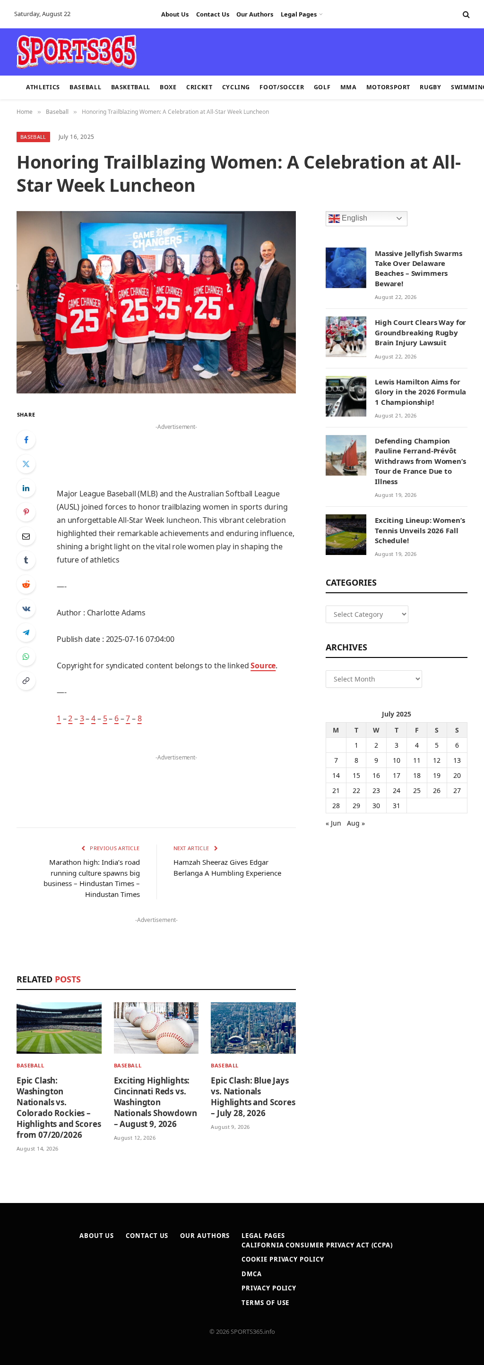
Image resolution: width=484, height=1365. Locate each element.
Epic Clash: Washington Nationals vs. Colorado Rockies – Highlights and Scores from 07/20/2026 (59, 1108)
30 (376, 805)
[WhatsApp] (26, 656)
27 (457, 790)
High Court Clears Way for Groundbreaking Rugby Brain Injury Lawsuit (420, 332)
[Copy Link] (26, 680)
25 (417, 790)
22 (356, 790)
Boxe (168, 87)
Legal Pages (299, 14)
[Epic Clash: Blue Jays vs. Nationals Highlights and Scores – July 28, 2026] (253, 1028)
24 (396, 790)
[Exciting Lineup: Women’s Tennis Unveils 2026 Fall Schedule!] (346, 534)
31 (396, 805)
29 (356, 805)
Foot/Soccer (281, 87)
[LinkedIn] (26, 487)
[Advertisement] (236, 51)
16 (376, 775)
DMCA (252, 1274)
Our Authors (254, 14)
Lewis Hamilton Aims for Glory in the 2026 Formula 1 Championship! (420, 392)
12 (437, 760)
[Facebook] (26, 439)
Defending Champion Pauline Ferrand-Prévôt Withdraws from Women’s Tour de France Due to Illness (420, 461)
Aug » (356, 823)
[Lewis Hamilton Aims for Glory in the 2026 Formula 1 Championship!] (346, 396)
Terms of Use (265, 1302)
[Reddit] (26, 584)
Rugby (430, 87)
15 (356, 775)
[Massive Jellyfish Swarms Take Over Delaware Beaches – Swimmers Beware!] (346, 267)
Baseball (85, 87)
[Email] (26, 536)
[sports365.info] (76, 52)
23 (376, 790)
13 (457, 760)
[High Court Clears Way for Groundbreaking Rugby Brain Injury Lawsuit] (346, 336)
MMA (348, 87)
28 (336, 805)
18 (417, 775)
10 (396, 760)
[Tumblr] (26, 560)
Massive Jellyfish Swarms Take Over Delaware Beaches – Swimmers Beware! (418, 268)
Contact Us (212, 14)
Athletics (43, 87)
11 (417, 760)
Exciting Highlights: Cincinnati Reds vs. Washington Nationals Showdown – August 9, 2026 (155, 1102)
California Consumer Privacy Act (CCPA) (317, 1245)
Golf (322, 87)
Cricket (199, 87)
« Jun (333, 823)
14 (336, 775)
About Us (175, 14)
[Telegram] (26, 632)
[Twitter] (26, 463)
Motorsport (388, 87)
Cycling (236, 87)
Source (263, 665)
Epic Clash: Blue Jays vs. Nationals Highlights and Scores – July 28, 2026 (253, 1096)
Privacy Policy (269, 1288)
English (353, 218)
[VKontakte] (26, 608)
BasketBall (130, 87)
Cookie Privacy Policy (283, 1259)
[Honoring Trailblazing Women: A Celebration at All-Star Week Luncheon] (156, 302)
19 (437, 775)
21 (336, 790)
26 (437, 790)
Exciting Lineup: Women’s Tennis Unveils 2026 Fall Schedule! (420, 530)
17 (396, 775)
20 (457, 775)
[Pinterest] (26, 512)
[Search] (465, 14)
